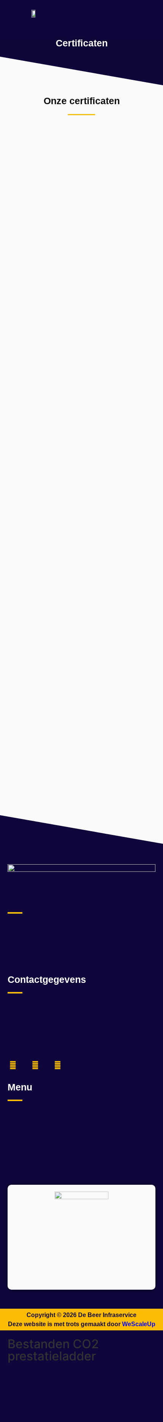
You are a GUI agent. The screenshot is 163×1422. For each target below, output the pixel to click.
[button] (148, 13)
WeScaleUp (138, 1324)
